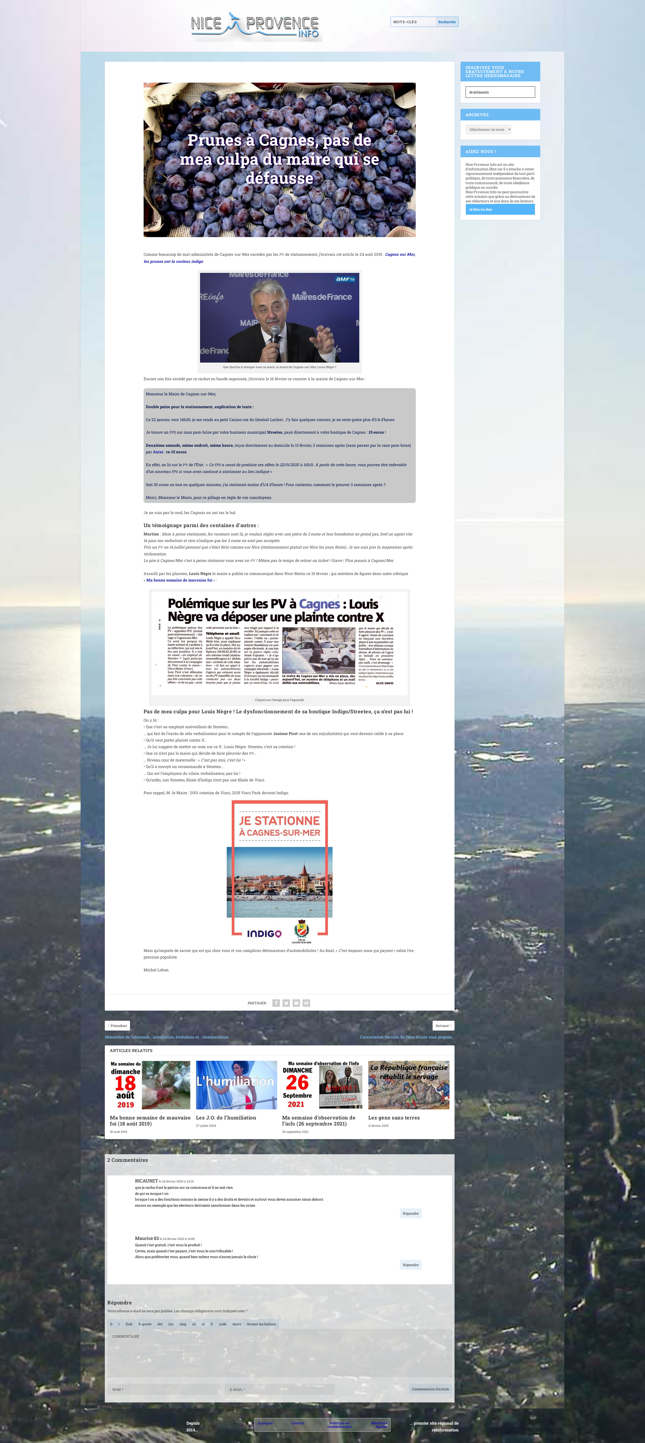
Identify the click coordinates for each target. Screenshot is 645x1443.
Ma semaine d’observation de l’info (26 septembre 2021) (319, 1120)
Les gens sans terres (394, 1117)
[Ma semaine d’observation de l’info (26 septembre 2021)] (322, 1085)
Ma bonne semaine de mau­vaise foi (179, 580)
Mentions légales (379, 1425)
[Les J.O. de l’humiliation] (236, 1085)
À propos (265, 1423)
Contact (298, 1423)
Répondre (411, 1213)
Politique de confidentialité (339, 1425)
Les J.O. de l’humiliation (226, 1117)
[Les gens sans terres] (408, 1085)
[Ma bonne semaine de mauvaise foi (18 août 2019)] (150, 1085)
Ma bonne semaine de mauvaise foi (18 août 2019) (150, 1120)
